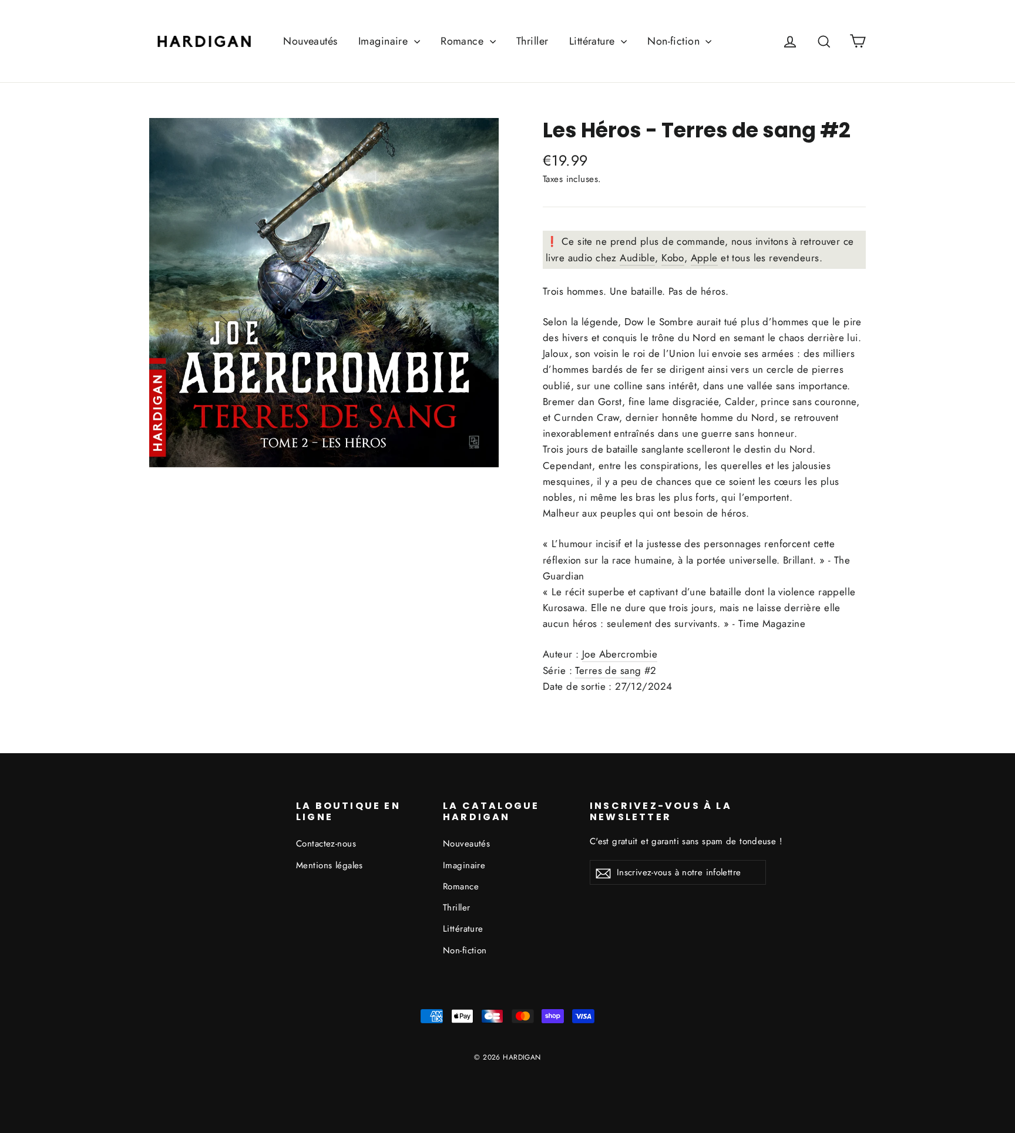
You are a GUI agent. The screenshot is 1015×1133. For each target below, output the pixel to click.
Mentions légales (329, 865)
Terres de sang (738, 130)
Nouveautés (310, 41)
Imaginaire (384, 41)
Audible (637, 258)
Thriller (532, 41)
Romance (463, 41)
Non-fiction (675, 41)
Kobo (672, 258)
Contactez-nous (326, 843)
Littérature (593, 41)
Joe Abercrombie (619, 654)
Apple (704, 258)
